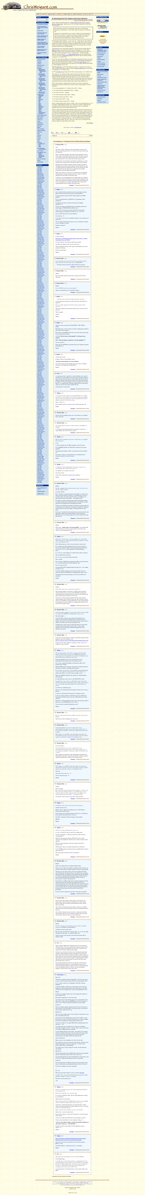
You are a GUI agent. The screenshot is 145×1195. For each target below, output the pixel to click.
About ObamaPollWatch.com (79, 1185)
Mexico (40, 105)
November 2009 (40, 429)
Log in (43, 14)
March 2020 (39, 267)
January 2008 (40, 457)
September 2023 (40, 212)
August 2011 (40, 401)
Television (39, 142)
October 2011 (40, 399)
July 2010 (39, 418)
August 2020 (40, 260)
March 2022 (39, 235)
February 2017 (40, 315)
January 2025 (40, 191)
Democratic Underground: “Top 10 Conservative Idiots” (102, 50)
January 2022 (40, 238)
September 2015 (40, 337)
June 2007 (39, 466)
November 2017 (40, 303)
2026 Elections (42, 92)
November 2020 (40, 256)
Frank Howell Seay (60, 71)
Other (40, 146)
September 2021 (40, 243)
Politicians (39, 132)
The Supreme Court (41, 152)
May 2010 (39, 421)
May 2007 (39, 468)
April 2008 (39, 453)
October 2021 (40, 242)
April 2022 (39, 234)
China (40, 97)
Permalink (54, 135)
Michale (58, 189)
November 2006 (40, 476)
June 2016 (39, 325)
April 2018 (39, 297)
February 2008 (40, 456)
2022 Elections (42, 87)
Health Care (40, 119)
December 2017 (40, 302)
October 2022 (40, 226)
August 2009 (40, 432)
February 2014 (40, 362)
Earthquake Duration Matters (41, 53)
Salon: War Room (101, 63)
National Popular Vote (102, 82)
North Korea (41, 106)
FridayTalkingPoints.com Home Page (72, 1181)
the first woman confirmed (80, 62)
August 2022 (40, 229)
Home (38, 14)
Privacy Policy (62, 1183)
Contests (39, 63)
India (40, 100)
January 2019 (40, 285)
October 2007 (40, 461)
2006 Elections (42, 69)
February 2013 (40, 378)
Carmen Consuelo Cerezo (80, 68)
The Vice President (41, 158)
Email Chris (67, 14)
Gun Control (40, 118)
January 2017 (40, 316)
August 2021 (40, 245)
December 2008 (40, 443)
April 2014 (39, 359)
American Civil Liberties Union (102, 72)
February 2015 (40, 346)
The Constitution (40, 148)
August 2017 (40, 307)
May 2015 (39, 342)
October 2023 (40, 211)
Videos (38, 160)
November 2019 (40, 272)
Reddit (59, 133)
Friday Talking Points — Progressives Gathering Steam (42, 27)
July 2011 (39, 402)
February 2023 (40, 221)
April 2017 (39, 312)
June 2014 (39, 357)
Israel (40, 103)
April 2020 (39, 265)
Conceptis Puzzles (101, 97)
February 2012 (40, 393)
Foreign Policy (40, 94)
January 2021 (40, 254)
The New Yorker (100, 66)
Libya (40, 104)
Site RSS (86, 1182)
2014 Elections (42, 78)
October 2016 (40, 320)
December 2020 (40, 255)
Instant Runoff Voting (101, 77)
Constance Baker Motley (67, 55)
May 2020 (39, 264)
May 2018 (39, 295)
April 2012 (39, 391)
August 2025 (40, 182)
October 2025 (40, 179)
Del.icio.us (72, 133)
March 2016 (39, 329)
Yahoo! (78, 133)
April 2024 (39, 203)
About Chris (51, 14)
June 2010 (39, 419)
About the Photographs (88, 1183)
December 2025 (40, 177)
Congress (39, 62)
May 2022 (39, 233)
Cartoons (39, 60)
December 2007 (40, 459)
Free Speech (41, 155)
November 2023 (40, 209)
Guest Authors (40, 116)
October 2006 (40, 477)
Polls (38, 133)
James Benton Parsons (74, 54)
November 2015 (40, 335)
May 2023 (39, 217)
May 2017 (39, 311)
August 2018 (40, 292)
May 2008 (39, 452)
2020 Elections (42, 84)
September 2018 (40, 290)
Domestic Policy (40, 65)
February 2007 (40, 472)
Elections (39, 68)
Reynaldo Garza (58, 67)
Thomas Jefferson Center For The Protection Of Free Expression (101, 87)
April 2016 (39, 328)
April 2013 (39, 375)
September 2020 (40, 259)
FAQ (85, 14)
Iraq (39, 102)
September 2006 (40, 478)
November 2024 (40, 194)
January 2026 (40, 175)
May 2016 (39, 327)
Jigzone (99, 100)
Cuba (40, 98)
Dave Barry (99, 98)
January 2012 (40, 395)
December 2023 (40, 208)
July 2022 (39, 230)
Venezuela (41, 113)
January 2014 (40, 363)
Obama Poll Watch (41, 130)
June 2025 (39, 185)
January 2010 (40, 426)
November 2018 (40, 288)
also (63, 1159)
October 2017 (40, 305)
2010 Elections (42, 73)
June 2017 (39, 310)
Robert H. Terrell (55, 50)
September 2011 (40, 400)
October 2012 (40, 383)
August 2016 (40, 323)
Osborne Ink (100, 56)
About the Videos (79, 1183)
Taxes (38, 141)
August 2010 (40, 417)
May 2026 (39, 170)
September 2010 (40, 416)
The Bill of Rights (42, 149)
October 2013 (40, 367)
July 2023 (39, 215)
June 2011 (39, 404)
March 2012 (39, 392)
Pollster (99, 58)
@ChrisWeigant (77, 127)
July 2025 (39, 183)
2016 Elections (42, 79)
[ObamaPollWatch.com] (102, 27)
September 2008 (40, 447)
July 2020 (39, 262)
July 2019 (39, 277)
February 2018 (40, 299)
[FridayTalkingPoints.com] (102, 21)
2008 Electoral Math (43, 72)
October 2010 (40, 414)
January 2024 (40, 207)
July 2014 (39, 356)
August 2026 (40, 166)
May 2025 (39, 186)
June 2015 (39, 341)
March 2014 (39, 361)
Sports (38, 139)
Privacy (39, 136)
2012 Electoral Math (43, 76)
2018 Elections (42, 83)
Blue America (100, 74)
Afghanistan (41, 95)
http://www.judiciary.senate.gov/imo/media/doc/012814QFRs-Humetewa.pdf (72, 640)
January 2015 (40, 348)
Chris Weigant (60, 974)
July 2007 (39, 465)
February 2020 (40, 268)
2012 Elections (42, 74)
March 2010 (39, 423)
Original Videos (40, 493)
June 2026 (39, 169)
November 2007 (40, 460)
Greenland (41, 99)
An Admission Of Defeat (42, 24)
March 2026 (39, 173)
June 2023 (39, 216)
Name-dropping (40, 128)
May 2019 (39, 280)
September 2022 (40, 228)
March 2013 (39, 376)
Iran (39, 101)
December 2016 (40, 318)
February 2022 (40, 237)
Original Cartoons (41, 491)
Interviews (39, 125)
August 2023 (40, 213)
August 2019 (40, 276)
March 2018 (39, 298)
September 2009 (40, 431)
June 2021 (39, 247)
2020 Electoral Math (43, 85)
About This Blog (77, 14)
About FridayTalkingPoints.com (66, 1185)
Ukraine (40, 111)
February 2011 (40, 409)
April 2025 (39, 187)
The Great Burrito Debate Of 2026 (41, 47)
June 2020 (39, 263)
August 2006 (40, 479)
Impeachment (40, 124)
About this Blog (76, 1182)
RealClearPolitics (101, 59)
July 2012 (39, 387)
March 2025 (39, 189)
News (40, 145)
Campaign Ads (42, 143)
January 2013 (40, 379)
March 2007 (39, 470)
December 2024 (40, 192)
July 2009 (39, 434)
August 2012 (40, 385)
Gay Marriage (41, 156)
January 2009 (40, 442)
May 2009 (39, 436)
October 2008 (40, 445)
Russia (40, 109)
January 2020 (40, 269)
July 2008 (39, 449)
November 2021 (40, 241)
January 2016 (40, 332)
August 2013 (40, 370)
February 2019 (40, 284)
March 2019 (39, 282)
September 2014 (40, 353)
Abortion (40, 153)
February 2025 (40, 190)
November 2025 (40, 178)
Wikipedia (82, 1072)
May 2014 (39, 358)
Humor (38, 121)
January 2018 (40, 301)
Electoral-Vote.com (101, 53)
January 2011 (40, 410)
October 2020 (40, 258)
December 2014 (40, 349)
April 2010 (39, 422)
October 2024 (40, 195)
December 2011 (40, 396)
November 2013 (40, 366)
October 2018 (40, 289)
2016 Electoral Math (43, 81)
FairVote (99, 76)
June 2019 (39, 279)
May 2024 (39, 202)
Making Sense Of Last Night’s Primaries (42, 50)
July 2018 (39, 293)
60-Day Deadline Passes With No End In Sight (42, 36)
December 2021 (40, 239)
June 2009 (39, 435)
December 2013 (40, 365)
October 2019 (40, 273)
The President (40, 150)
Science (39, 138)
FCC (39, 144)
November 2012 (40, 382)
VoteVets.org (100, 91)
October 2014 (40, 352)
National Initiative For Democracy (102, 80)
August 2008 (40, 448)
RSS (90, 14)
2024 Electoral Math (43, 90)
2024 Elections (42, 88)
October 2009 (40, 430)
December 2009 (40, 427)
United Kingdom (42, 112)
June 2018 (39, 294)
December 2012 (40, 380)
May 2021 (39, 249)
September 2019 (40, 275)
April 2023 (39, 219)
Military (39, 127)
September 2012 (40, 384)
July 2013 (39, 371)
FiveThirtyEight (100, 54)
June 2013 (39, 372)
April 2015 (39, 344)
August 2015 (40, 339)
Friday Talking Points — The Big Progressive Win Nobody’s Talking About (42, 43)
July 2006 (39, 481)
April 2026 (39, 172)
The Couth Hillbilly (101, 64)
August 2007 (40, 464)
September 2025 (40, 181)
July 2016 (39, 324)
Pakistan (40, 107)
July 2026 (39, 168)
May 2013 (39, 374)
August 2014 (40, 354)
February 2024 (40, 205)
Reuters (99, 61)
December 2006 (40, 474)
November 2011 (40, 397)
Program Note (40, 30)
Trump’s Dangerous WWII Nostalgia (41, 40)
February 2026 (40, 174)
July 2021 (39, 246)
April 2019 (39, 281)
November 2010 (40, 413)
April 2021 (39, 250)
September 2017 (40, 306)
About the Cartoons (70, 1183)
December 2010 (40, 412)
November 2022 (40, 225)
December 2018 (40, 286)
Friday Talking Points (41, 115)
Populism (39, 135)
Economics (39, 66)
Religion (40, 157)
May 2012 (39, 389)
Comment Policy (55, 1183)
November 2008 (40, 444)
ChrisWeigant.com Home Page (58, 1181)
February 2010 (40, 425)
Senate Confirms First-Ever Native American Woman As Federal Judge (71, 23)
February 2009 (40, 440)
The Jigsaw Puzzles (101, 102)
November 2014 (40, 350)
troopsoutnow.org (101, 90)
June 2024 (39, 200)
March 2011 (39, 408)
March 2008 (39, 455)
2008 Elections (42, 70)
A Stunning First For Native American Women (69, 18)
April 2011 (39, 406)
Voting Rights (40, 162)
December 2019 (40, 271)
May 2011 (39, 405)
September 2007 (40, 462)
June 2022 (39, 232)
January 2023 (40, 222)
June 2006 (39, 482)
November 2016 (40, 319)
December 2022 (40, 224)
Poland (40, 108)
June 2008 (39, 451)
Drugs (40, 154)
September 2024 (40, 196)
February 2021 (40, 252)
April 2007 (39, 469)
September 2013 (40, 369)
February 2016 (40, 331)
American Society (41, 59)
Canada (40, 96)
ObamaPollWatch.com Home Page (86, 1181)
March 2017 (39, 314)
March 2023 (39, 220)
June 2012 (39, 388)
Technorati (65, 133)
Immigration (40, 122)
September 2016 (40, 322)
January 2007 (40, 473)
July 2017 (39, 309)
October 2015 (40, 336)
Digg (54, 133)
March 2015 (39, 345)
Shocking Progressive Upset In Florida (42, 33)
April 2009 (39, 438)
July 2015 (39, 340)
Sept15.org (99, 83)
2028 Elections (42, 93)
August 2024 (40, 198)
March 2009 (39, 439)
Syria (40, 110)
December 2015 (40, 333)
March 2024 (39, 204)
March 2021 (39, 251)
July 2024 (39, 199)
